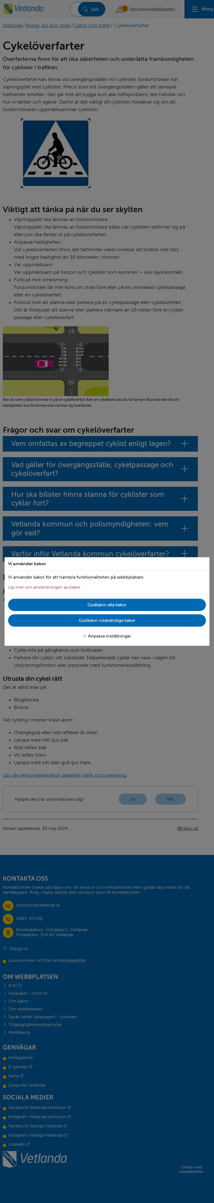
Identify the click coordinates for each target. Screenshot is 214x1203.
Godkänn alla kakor (107, 604)
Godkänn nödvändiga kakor (107, 620)
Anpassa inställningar (109, 636)
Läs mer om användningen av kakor (44, 587)
